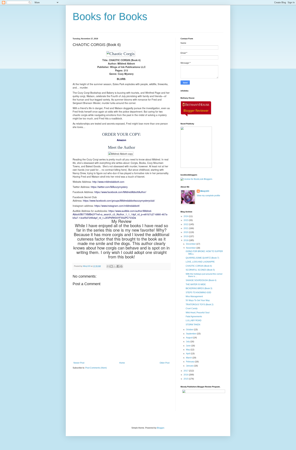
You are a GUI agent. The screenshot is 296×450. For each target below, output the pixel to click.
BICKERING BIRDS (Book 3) (199, 288)
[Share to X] (114, 266)
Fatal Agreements (194, 316)
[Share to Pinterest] (121, 266)
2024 (186, 216)
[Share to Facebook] (118, 266)
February (190, 361)
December (191, 244)
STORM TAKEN (193, 324)
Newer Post (78, 363)
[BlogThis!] (111, 266)
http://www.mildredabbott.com (108, 181)
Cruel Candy (192, 308)
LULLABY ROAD (193, 320)
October (190, 329)
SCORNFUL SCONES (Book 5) (200, 270)
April (188, 353)
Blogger (160, 428)
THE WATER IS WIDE (196, 284)
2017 (186, 371)
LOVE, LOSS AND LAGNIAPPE (200, 262)
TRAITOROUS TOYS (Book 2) (199, 304)
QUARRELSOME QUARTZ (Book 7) (202, 258)
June (188, 345)
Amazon (121, 140)
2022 (186, 224)
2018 (186, 240)
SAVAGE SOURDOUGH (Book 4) (201, 280)
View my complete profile (208, 195)
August (189, 337)
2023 (186, 220)
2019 (186, 236)
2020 (186, 232)
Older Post (164, 363)
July (188, 341)
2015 (186, 379)
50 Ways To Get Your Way (198, 300)
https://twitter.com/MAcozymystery (109, 187)
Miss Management (194, 296)
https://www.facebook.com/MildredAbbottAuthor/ (120, 192)
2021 (186, 228)
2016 (186, 374)
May (188, 349)
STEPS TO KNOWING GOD (198, 292)
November (191, 248)
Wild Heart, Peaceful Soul (197, 312)
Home (122, 363)
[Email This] (108, 266)
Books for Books (110, 16)
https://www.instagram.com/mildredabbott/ (117, 205)
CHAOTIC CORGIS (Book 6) (199, 266)
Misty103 (204, 191)
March (189, 358)
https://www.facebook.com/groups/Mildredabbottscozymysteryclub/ (119, 200)
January (190, 366)
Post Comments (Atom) (96, 368)
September (191, 333)
